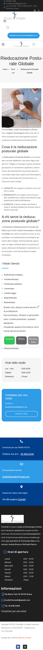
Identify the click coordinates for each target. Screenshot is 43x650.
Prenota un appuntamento (23, 35)
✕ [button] (38, 306)
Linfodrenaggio (10, 293)
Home (5, 69)
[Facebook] (35, 11)
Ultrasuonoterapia (11, 348)
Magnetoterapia (10, 298)
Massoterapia (9, 302)
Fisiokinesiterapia (11, 279)
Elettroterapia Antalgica (13, 275)
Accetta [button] (9, 339)
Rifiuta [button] (21, 339)
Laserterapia (9, 289)
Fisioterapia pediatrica (13, 284)
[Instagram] (39, 11)
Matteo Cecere (25, 638)
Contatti (22, 499)
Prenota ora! (21, 414)
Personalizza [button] (33, 340)
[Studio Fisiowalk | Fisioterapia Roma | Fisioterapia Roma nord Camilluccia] (14, 16)
